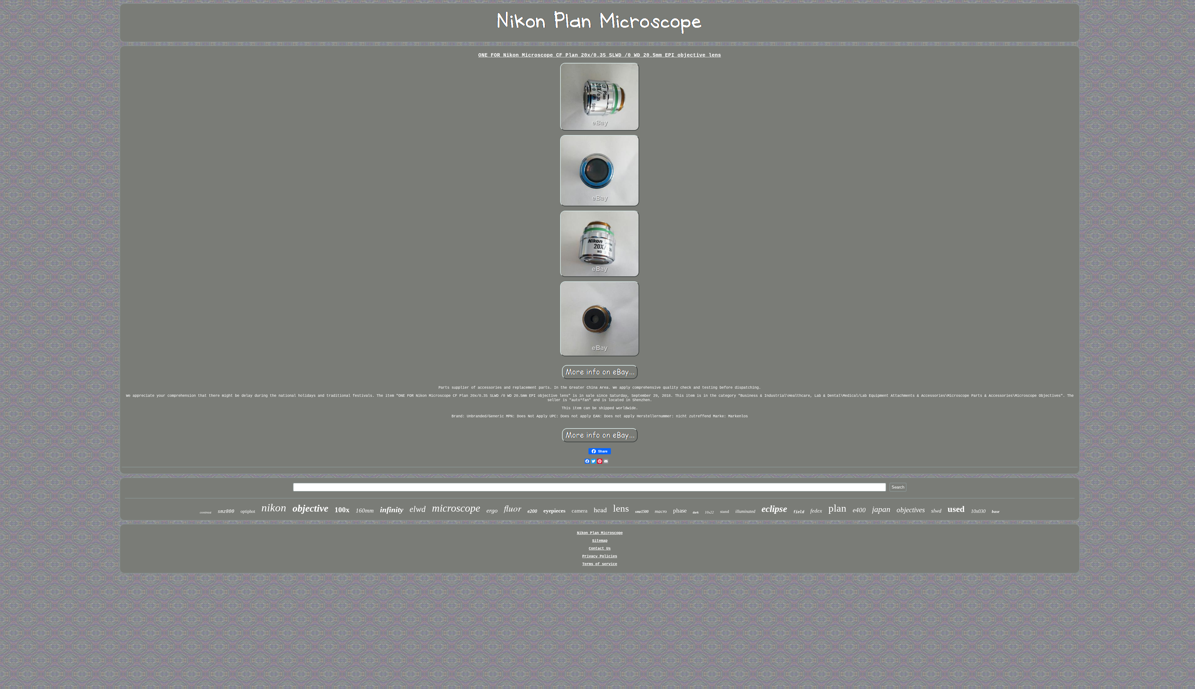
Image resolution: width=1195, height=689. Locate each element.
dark (696, 512)
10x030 (978, 511)
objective (310, 508)
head (600, 509)
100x (342, 510)
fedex (816, 511)
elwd (418, 509)
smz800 (226, 511)
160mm (365, 510)
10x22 (709, 512)
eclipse (774, 509)
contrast (205, 512)
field (798, 512)
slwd (936, 511)
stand (724, 511)
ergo (492, 510)
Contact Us (600, 548)
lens (621, 508)
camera (580, 511)
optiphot (248, 511)
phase (680, 510)
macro (661, 511)
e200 (532, 511)
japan (881, 509)
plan (837, 508)
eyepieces (554, 511)
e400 (859, 510)
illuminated (745, 511)
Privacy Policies (599, 556)
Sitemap (599, 541)
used (956, 509)
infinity (391, 509)
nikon (273, 508)
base (996, 511)
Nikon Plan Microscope (600, 533)
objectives (911, 510)
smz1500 (642, 511)
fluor (512, 508)
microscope (456, 508)
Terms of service (599, 564)
